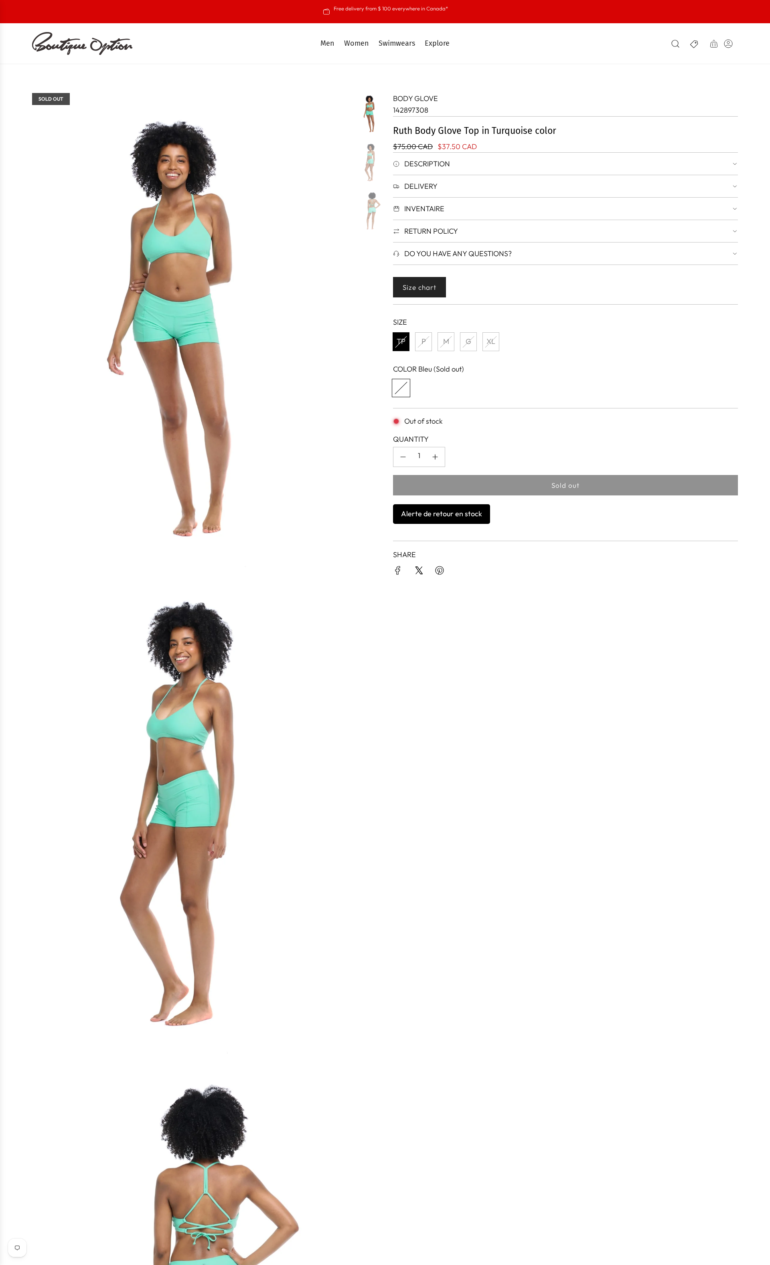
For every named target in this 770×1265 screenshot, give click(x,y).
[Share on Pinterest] (439, 572)
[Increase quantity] (435, 457)
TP (401, 341)
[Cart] (713, 43)
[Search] (675, 43)
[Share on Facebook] (397, 572)
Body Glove (415, 98)
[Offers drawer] (694, 43)
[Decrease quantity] (403, 457)
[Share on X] (418, 572)
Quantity (411, 439)
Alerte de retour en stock (441, 513)
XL (490, 341)
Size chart (419, 287)
